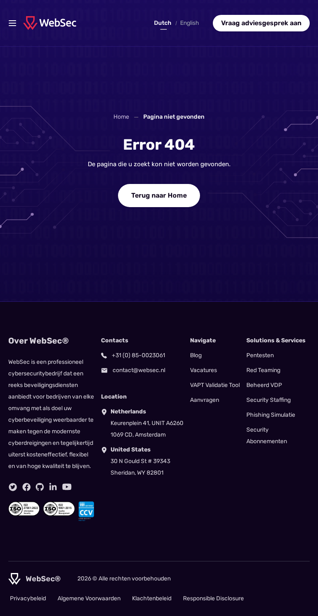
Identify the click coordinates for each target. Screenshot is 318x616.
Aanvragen (204, 400)
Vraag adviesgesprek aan (261, 23)
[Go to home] (49, 23)
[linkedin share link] (53, 487)
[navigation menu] (12, 23)
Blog (196, 355)
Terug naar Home (159, 195)
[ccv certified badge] (86, 511)
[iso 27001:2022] (24, 511)
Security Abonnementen (266, 435)
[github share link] (40, 487)
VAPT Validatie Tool (215, 385)
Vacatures (203, 370)
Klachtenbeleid (151, 598)
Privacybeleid (28, 598)
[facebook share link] (26, 487)
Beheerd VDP (264, 385)
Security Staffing (268, 400)
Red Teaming (263, 370)
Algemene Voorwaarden (89, 598)
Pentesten (260, 355)
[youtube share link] (67, 487)
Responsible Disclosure (213, 598)
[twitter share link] (12, 487)
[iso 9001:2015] (59, 511)
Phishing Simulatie (270, 414)
